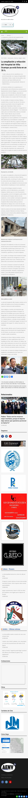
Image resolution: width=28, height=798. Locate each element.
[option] (14, 411)
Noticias (16, 58)
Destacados (10, 58)
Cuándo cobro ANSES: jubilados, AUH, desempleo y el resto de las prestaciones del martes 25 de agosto (14, 643)
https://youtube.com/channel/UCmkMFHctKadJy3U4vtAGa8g (26, 1)
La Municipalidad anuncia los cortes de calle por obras (13, 575)
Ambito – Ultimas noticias (11, 629)
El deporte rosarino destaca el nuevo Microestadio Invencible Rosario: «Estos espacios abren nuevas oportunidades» (14, 583)
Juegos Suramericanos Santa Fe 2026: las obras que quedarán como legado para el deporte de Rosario (13, 592)
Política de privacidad (6, 777)
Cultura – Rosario (8, 569)
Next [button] (26, 412)
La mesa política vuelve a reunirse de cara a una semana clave (13, 635)
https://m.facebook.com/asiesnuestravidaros (22, 1)
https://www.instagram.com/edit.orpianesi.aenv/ (24, 1)
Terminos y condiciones (7, 775)
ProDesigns (4, 795)
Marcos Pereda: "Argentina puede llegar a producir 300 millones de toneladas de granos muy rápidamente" (14, 652)
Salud (24, 58)
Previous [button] (2, 412)
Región (20, 58)
